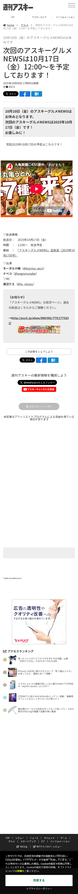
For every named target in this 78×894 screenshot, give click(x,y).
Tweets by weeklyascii (12, 578)
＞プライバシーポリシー (39, 888)
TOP (7, 837)
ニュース (34, 837)
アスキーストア (13, 17)
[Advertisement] (39, 466)
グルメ (24, 25)
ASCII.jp (24, 846)
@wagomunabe (25, 273)
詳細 (19, 871)
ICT (43, 841)
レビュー (19, 837)
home (10, 25)
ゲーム (63, 837)
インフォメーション (39, 17)
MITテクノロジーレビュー (49, 846)
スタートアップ (28, 841)
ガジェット (49, 837)
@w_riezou (25, 284)
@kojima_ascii (33, 268)
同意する (39, 880)
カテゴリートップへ (40, 406)
